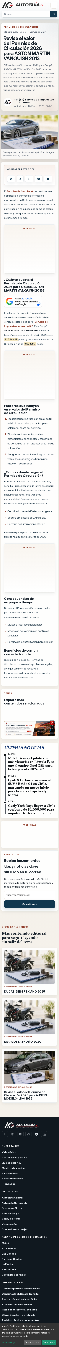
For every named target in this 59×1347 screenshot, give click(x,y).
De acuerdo (49, 1342)
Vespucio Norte (11, 1218)
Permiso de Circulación (20, 27)
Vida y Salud (9, 1152)
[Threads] (36, 1134)
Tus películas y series (14, 1157)
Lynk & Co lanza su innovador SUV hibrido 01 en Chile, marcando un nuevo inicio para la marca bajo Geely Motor (31, 788)
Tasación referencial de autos (19, 1309)
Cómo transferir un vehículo (19, 1314)
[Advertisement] (29, 252)
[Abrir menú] (54, 5)
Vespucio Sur (10, 1223)
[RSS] (44, 1134)
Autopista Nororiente (15, 1202)
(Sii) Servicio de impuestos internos (36, 101)
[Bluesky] (28, 1134)
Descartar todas (32, 1342)
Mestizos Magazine (13, 1167)
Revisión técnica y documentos (20, 1320)
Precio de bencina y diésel (17, 1304)
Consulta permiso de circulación (21, 1288)
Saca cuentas (10, 1173)
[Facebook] (5, 1134)
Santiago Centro (12, 1258)
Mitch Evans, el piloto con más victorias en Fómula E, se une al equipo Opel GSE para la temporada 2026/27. (31, 764)
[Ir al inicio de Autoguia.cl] (25, 5)
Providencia (9, 1248)
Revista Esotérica (12, 1178)
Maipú (5, 1243)
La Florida (7, 1264)
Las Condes (9, 1253)
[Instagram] (21, 1134)
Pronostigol (9, 1183)
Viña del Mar (9, 1269)
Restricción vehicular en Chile (19, 1298)
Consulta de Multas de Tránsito (20, 1293)
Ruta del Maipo (10, 1213)
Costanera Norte (12, 1208)
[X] (13, 1134)
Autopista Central (12, 1197)
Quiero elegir (8, 1342)
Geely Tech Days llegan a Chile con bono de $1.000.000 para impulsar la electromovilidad (31, 809)
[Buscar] (53, 14)
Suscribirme (29, 904)
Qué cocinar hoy (11, 1162)
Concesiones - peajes (15, 1229)
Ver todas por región (14, 1274)
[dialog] (29, 1335)
